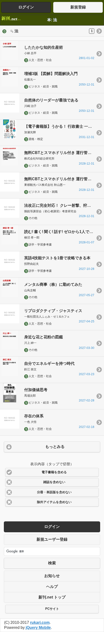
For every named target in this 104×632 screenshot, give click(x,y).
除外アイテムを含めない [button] (54, 502)
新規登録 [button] (78, 7)
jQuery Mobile (38, 627)
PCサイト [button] (52, 609)
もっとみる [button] (55, 447)
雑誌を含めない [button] (54, 482)
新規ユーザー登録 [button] (52, 539)
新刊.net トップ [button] (52, 597)
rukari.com (40, 622)
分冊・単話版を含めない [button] (54, 492)
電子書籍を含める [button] (54, 472)
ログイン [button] (26, 7)
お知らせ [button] (52, 576)
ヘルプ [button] (52, 587)
